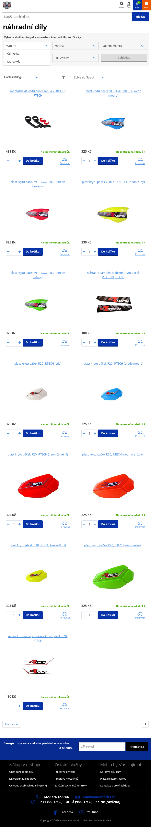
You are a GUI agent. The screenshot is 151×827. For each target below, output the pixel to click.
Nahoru (10, 724)
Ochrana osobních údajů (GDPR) (28, 785)
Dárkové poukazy (110, 772)
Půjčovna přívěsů (65, 772)
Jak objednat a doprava (22, 778)
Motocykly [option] (13, 61)
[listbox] (27, 58)
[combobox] (27, 46)
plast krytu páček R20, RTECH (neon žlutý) (38, 545)
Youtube (92, 812)
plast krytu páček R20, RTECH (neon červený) (38, 454)
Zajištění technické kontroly (71, 785)
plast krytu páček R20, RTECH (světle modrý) (113, 363)
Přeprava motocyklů (66, 778)
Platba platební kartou (113, 778)
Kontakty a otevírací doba (115, 785)
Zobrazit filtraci (84, 77)
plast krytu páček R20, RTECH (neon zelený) (113, 545)
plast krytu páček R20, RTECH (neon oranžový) (113, 454)
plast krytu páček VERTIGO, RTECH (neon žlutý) (113, 182)
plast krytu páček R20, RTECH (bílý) (37, 363)
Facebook (66, 812)
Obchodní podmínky (21, 772)
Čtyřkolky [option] (13, 53)
